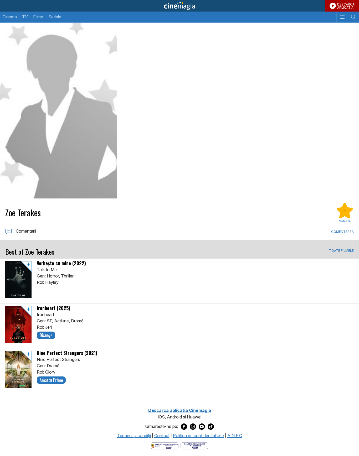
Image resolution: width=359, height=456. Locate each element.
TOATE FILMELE (341, 251)
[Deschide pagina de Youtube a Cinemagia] (202, 426)
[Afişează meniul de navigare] (342, 17)
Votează (345, 221)
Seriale (54, 16)
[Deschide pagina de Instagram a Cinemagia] (193, 426)
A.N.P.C (234, 435)
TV (25, 16)
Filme (38, 16)
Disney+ (46, 335)
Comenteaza (342, 232)
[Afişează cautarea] (353, 17)
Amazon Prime (51, 380)
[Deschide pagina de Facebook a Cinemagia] (184, 426)
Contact (162, 435)
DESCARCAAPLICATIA (346, 5)
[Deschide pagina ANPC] (164, 445)
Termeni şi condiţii (134, 435)
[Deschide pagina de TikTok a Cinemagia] (211, 426)
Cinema (10, 16)
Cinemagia (179, 6)
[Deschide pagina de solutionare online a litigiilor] (194, 445)
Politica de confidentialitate (198, 435)
